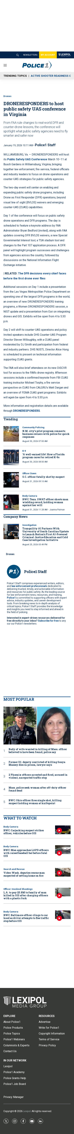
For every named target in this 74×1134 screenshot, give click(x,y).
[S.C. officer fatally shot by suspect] (11, 480)
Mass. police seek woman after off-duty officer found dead (37, 789)
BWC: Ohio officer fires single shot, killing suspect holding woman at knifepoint (35, 802)
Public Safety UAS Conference (27, 159)
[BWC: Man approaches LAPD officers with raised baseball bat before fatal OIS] (63, 849)
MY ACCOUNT (48, 55)
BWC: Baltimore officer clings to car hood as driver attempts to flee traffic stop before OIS (26, 918)
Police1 (11, 597)
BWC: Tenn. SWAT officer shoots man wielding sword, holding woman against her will (45, 502)
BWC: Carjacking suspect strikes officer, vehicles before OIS (23, 832)
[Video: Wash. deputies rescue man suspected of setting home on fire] (63, 872)
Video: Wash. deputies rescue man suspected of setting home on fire (24, 874)
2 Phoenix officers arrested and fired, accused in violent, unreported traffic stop (38, 776)
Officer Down (29, 473)
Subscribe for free (48, 620)
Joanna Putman (57, 509)
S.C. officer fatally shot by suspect (43, 476)
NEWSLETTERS (30, 55)
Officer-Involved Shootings (18, 889)
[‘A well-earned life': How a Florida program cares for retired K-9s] (11, 457)
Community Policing (33, 427)
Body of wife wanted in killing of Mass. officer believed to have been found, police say (38, 751)
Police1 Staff (45, 145)
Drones (7, 96)
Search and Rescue (14, 869)
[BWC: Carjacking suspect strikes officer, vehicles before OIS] (63, 829)
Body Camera (29, 496)
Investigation (29, 525)
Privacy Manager (13, 1097)
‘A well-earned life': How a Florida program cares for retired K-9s (43, 456)
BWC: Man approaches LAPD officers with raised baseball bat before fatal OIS (26, 853)
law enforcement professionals (29, 586)
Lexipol (27, 1111)
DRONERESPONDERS (26, 410)
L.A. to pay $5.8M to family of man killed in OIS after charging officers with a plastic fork (25, 895)
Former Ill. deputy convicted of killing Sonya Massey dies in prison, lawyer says (37, 764)
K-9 (24, 451)
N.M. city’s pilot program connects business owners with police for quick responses (46, 433)
